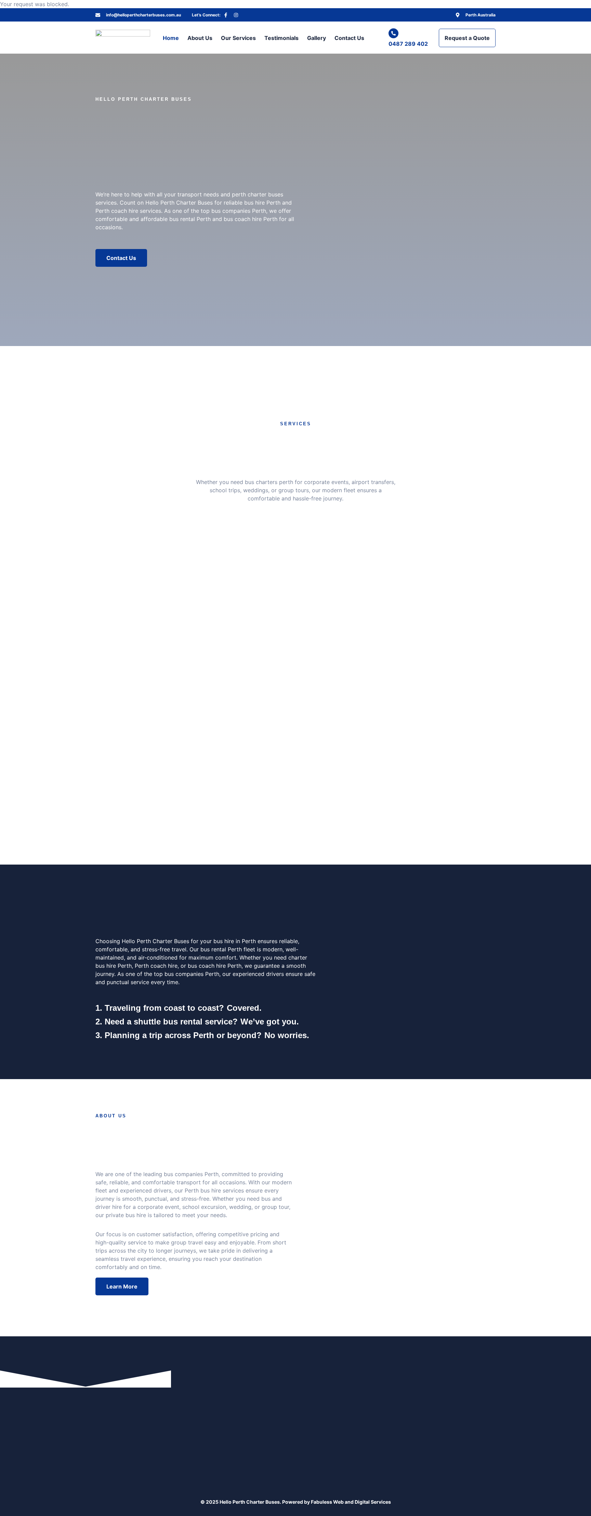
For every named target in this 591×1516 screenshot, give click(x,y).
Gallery (316, 38)
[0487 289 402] (393, 33)
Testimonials (281, 38)
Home (171, 38)
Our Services (238, 38)
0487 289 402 (408, 43)
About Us (199, 38)
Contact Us (349, 38)
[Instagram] (236, 15)
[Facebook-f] (225, 15)
